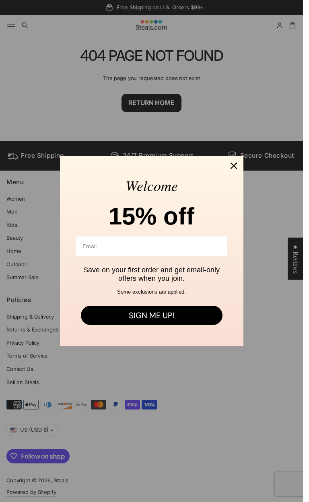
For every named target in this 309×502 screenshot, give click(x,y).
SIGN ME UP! (152, 315)
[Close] (233, 165)
